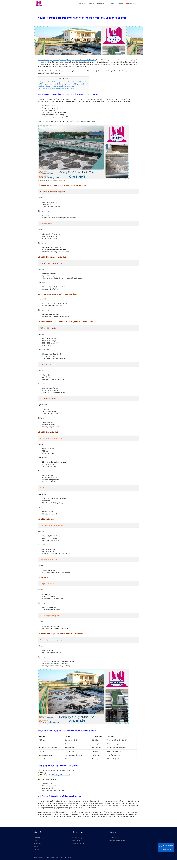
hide (66, 78)
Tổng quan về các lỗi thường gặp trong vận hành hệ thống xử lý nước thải (63, 82)
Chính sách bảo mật (79, 843)
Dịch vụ (91, 4)
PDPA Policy (76, 841)
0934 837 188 (114, 838)
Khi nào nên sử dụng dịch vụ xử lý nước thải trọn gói (56, 88)
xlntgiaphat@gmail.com (117, 841)
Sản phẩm (100, 4)
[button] (140, 4)
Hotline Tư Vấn (168, 846)
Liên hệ (120, 4)
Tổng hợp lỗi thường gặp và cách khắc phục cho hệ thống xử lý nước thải (63, 84)
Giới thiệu (82, 4)
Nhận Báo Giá (167, 849)
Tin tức (112, 4)
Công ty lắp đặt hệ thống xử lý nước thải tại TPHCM (56, 86)
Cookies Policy (77, 838)
